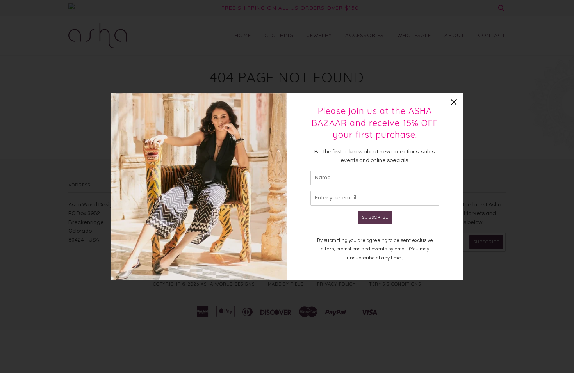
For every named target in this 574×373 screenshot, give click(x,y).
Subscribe (375, 217)
